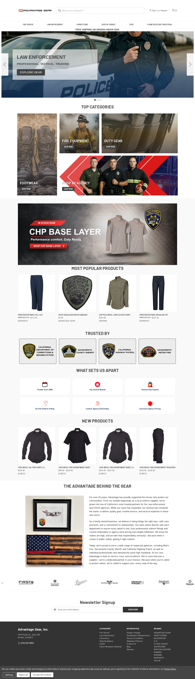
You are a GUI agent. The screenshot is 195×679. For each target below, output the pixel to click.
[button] (31, 72)
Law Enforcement (55, 24)
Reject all (23, 674)
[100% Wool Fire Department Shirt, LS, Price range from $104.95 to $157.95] (117, 445)
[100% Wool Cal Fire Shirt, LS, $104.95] (36, 445)
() (175, 10)
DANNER (158, 652)
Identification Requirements (138, 635)
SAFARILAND (159, 647)
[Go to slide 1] (95, 100)
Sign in (155, 10)
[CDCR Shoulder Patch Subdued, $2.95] (77, 293)
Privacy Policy (170, 669)
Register (164, 10)
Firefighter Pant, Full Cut (30, 315)
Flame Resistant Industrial (159, 24)
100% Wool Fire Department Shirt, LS (116, 467)
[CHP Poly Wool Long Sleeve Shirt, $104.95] (117, 293)
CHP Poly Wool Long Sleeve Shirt (114, 315)
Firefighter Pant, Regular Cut (153, 315)
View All (157, 660)
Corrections (82, 24)
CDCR (131, 24)
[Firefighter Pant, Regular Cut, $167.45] (158, 293)
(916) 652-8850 (27, 643)
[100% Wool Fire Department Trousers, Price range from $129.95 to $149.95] (158, 445)
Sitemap (130, 649)
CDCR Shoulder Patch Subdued (72, 315)
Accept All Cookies (42, 674)
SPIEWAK (158, 655)
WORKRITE (159, 658)
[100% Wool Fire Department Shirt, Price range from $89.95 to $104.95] (77, 445)
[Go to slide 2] (190, 64)
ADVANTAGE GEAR (162, 633)
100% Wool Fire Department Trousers (157, 467)
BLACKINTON (160, 638)
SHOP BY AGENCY (76, 183)
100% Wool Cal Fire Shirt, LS (31, 467)
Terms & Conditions (135, 638)
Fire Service (28, 24)
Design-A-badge (133, 633)
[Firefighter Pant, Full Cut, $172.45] (36, 293)
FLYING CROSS (161, 644)
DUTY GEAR (113, 141)
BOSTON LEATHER (162, 649)
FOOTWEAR (29, 183)
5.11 (155, 641)
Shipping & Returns (135, 641)
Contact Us (131, 644)
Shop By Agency (109, 24)
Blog (128, 647)
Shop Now (26, 189)
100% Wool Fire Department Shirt (74, 467)
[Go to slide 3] (4, 64)
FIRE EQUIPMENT (75, 141)
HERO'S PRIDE (160, 635)
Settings (9, 674)
